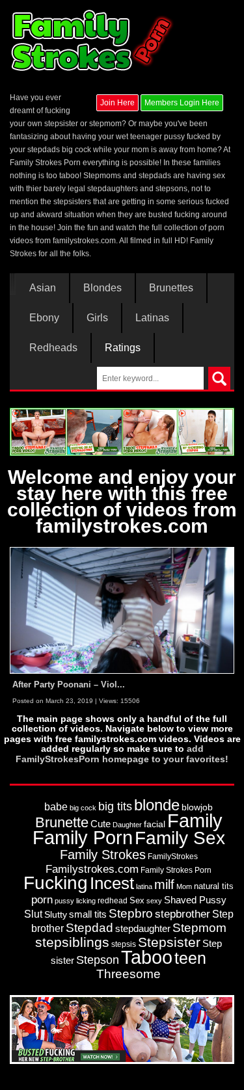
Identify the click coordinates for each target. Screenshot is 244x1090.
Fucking (55, 883)
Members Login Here (181, 102)
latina (144, 886)
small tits (88, 914)
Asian (42, 288)
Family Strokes (103, 854)
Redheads (53, 348)
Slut (33, 914)
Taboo (146, 957)
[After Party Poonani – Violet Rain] (122, 610)
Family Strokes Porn (176, 870)
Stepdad (89, 928)
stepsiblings (72, 942)
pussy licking (75, 901)
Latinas (152, 318)
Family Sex (180, 837)
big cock (83, 808)
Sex (136, 900)
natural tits (214, 886)
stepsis (123, 944)
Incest (112, 883)
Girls (97, 318)
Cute (100, 824)
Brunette (61, 822)
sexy (154, 901)
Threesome (128, 974)
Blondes (102, 288)
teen (190, 958)
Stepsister (169, 942)
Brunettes (171, 288)
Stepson (97, 959)
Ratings (123, 348)
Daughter (127, 825)
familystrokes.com (84, 240)
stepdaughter (142, 929)
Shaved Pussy (195, 900)
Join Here (117, 102)
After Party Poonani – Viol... (68, 684)
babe (56, 806)
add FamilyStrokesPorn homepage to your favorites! (122, 753)
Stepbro (131, 913)
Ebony (44, 318)
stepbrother (182, 914)
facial (154, 824)
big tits (115, 806)
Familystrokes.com (92, 869)
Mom (184, 886)
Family (195, 820)
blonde (157, 805)
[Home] (93, 40)
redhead (113, 900)
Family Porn (83, 837)
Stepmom (199, 928)
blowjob (197, 807)
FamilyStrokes (173, 856)
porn (42, 899)
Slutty (55, 915)
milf (164, 884)
